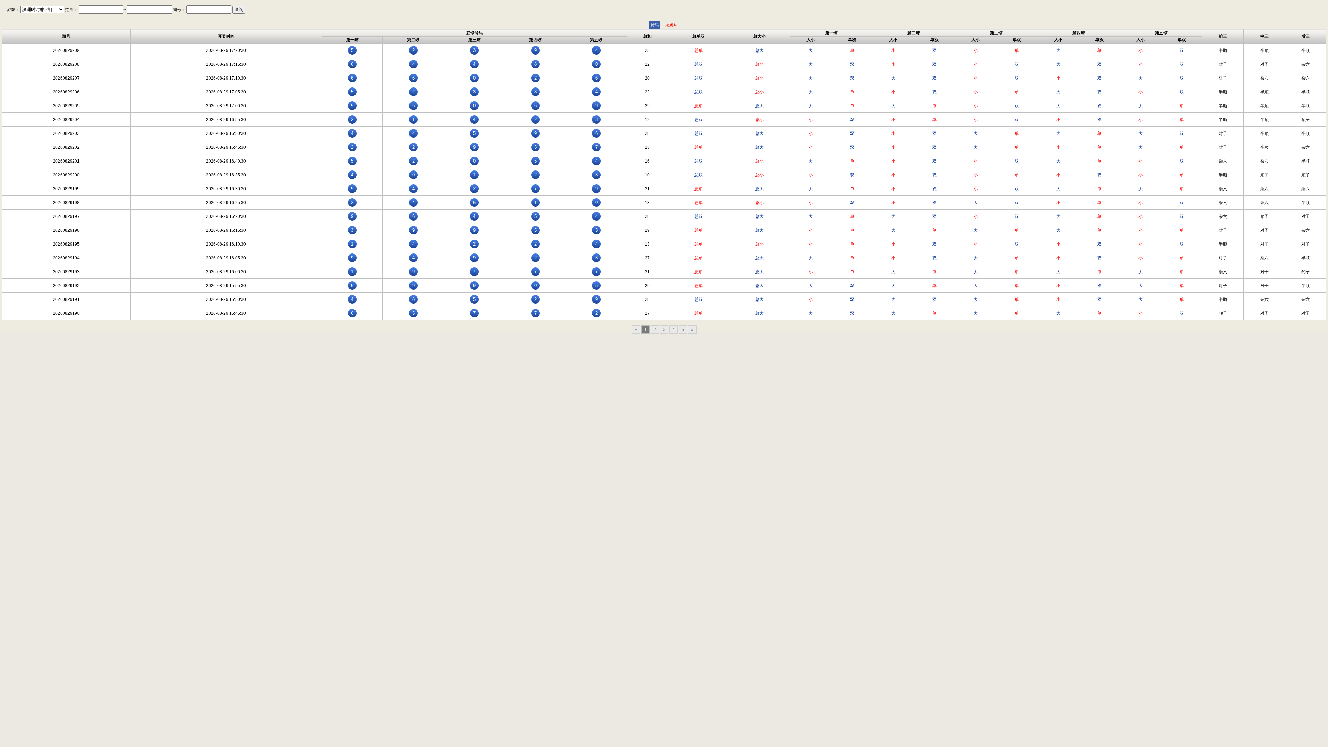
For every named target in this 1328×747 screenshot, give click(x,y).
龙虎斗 (671, 24)
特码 (655, 24)
